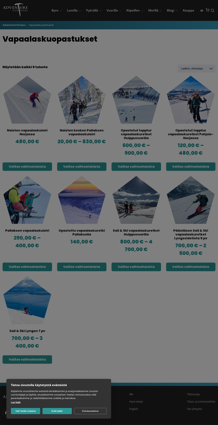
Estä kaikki (57, 411)
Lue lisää (15, 402)
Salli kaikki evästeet (25, 411)
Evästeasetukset (90, 411)
